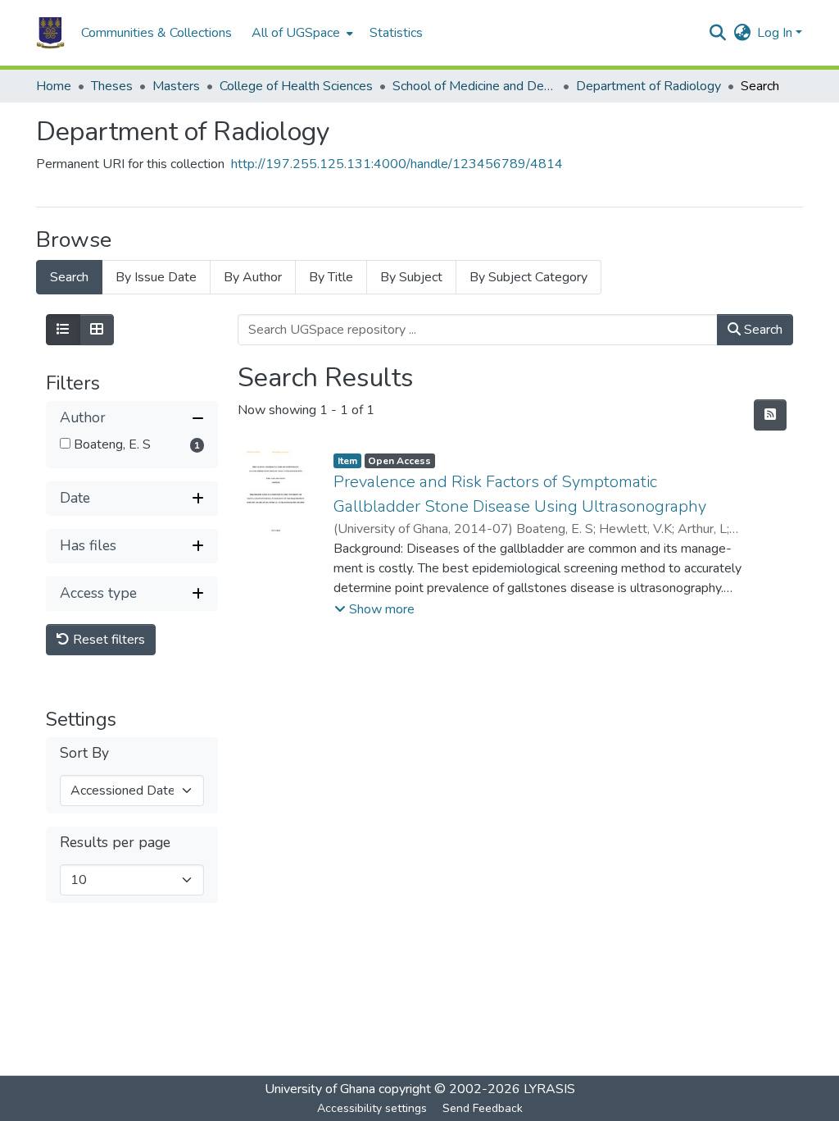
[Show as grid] (96, 329)
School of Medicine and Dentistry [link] (474, 86)
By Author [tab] (253, 277)
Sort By (84, 753)
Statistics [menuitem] (396, 33)
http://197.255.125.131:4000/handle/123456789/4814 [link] (397, 164)
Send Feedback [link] (482, 1108)
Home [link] (53, 86)
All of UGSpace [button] (296, 33)
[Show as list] (63, 329)
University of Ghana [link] (320, 1089)
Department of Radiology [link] (648, 86)
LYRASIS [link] (549, 1089)
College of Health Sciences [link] (296, 86)
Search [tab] (69, 277)
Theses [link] (112, 86)
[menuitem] (300, 33)
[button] (50, 32)
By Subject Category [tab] (528, 277)
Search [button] (761, 330)
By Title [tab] (331, 277)
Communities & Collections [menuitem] (156, 33)
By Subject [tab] (411, 277)
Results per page (115, 842)
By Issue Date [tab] (156, 277)
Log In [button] (776, 33)
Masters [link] (176, 86)
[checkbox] (65, 443)
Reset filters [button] (107, 640)
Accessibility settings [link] (372, 1108)
